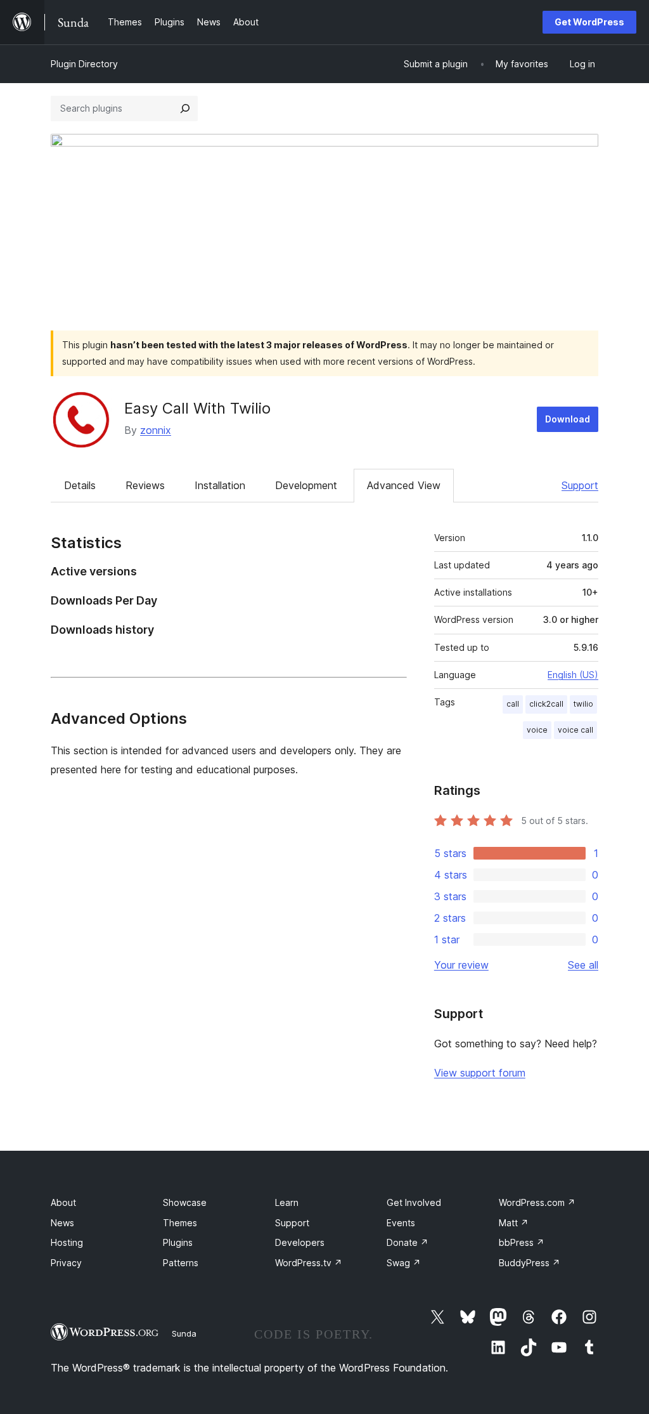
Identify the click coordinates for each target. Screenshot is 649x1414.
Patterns (180, 1262)
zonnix (155, 430)
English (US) (573, 674)
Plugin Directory (84, 63)
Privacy (66, 1262)
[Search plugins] (185, 108)
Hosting (67, 1242)
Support (580, 485)
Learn (287, 1202)
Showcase (185, 1202)
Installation (220, 485)
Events (401, 1222)
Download (567, 419)
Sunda (184, 1333)
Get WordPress (589, 21)
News (62, 1222)
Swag (404, 1262)
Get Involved (414, 1202)
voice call (575, 730)
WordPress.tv (308, 1262)
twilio (583, 704)
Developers (299, 1242)
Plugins (178, 1242)
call (512, 704)
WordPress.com (537, 1202)
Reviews (145, 485)
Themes (180, 1222)
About (63, 1202)
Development (306, 485)
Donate (407, 1242)
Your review (461, 965)
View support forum (479, 1072)
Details (80, 485)
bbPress (521, 1242)
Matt (514, 1222)
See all (583, 965)
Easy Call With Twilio (197, 408)
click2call (546, 704)
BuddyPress (529, 1262)
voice (537, 730)
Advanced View (403, 485)
